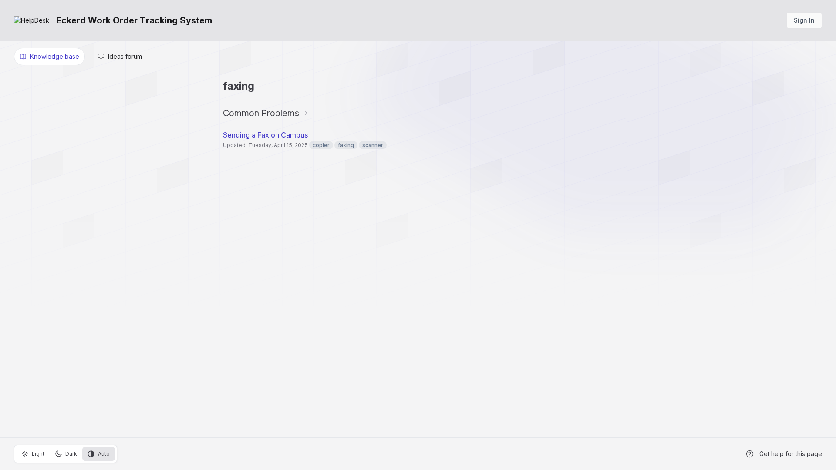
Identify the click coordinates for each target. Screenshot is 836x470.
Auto (104, 453)
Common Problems (261, 113)
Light (38, 453)
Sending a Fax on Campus (265, 135)
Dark (71, 453)
